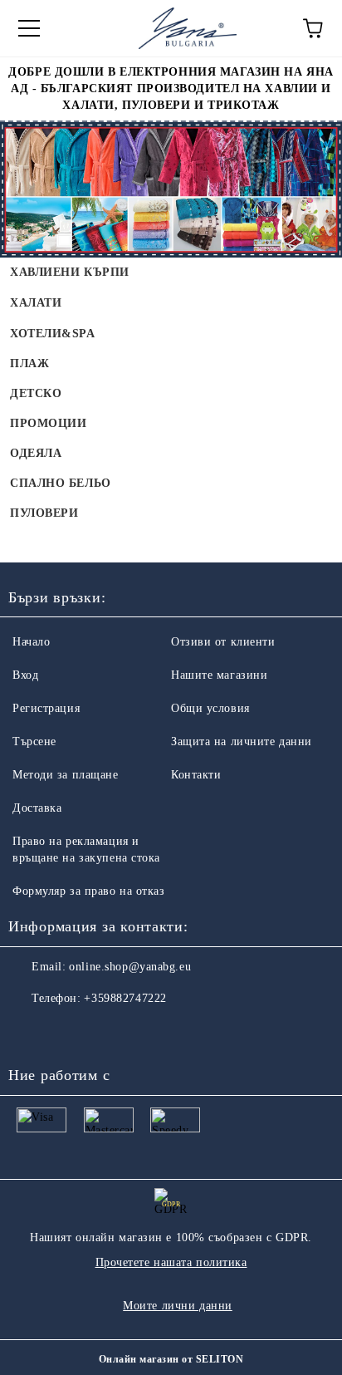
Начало (31, 642)
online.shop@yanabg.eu (130, 966)
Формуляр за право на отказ (88, 891)
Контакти (196, 775)
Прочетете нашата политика (171, 1262)
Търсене (34, 741)
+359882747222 (125, 998)
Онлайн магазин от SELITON (171, 1359)
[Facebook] (30, 1032)
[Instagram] (66, 1032)
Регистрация (46, 708)
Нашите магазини (219, 675)
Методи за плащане (65, 775)
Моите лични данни (177, 1305)
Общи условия (210, 708)
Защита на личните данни (241, 741)
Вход (25, 675)
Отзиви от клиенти (223, 642)
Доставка (36, 808)
